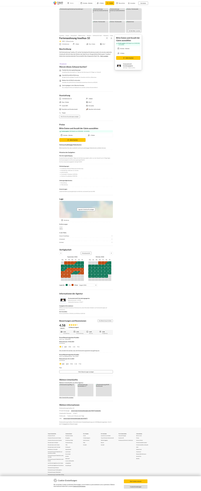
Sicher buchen (86, 440)
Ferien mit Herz (139, 440)
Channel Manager (122, 435)
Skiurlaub (67, 458)
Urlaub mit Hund (51, 435)
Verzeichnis (138, 456)
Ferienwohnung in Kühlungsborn (55, 470)
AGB (137, 447)
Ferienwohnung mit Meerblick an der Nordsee (56, 456)
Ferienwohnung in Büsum (53, 467)
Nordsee (89, 35)
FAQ (84, 442)
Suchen (111, 3)
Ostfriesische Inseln (97, 35)
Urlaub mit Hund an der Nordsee (55, 440)
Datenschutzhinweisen (79, 486)
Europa (67, 35)
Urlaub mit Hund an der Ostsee (54, 438)
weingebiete (68, 463)
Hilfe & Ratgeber (104, 440)
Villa (66, 444)
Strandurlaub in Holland (53, 442)
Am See (67, 456)
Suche (84, 435)
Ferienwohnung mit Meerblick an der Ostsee (56, 460)
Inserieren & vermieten (106, 435)
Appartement (68, 449)
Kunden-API (121, 438)
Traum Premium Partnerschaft (107, 438)
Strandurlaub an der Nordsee (54, 447)
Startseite (61, 35)
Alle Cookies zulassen (135, 481)
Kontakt (85, 444)
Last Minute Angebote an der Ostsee (55, 463)
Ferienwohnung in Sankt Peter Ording (56, 474)
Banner (102, 442)
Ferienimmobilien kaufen (141, 442)
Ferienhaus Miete (69, 440)
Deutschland (74, 35)
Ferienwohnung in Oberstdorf (54, 472)
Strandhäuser (68, 465)
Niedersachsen (81, 35)
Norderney (106, 35)
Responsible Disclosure (141, 454)
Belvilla (137, 458)
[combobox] (79, 285)
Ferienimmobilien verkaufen (142, 444)
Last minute (67, 451)
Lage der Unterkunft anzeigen (86, 209)
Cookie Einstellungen (135, 486)
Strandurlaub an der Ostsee (53, 444)
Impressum (138, 451)
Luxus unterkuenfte (69, 460)
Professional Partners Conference (126, 440)
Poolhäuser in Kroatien (53, 449)
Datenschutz (139, 449)
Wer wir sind (139, 435)
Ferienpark (67, 447)
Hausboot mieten (69, 435)
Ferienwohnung (68, 442)
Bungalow (67, 438)
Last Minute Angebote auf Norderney (56, 465)
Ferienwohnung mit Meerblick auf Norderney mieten (55, 452)
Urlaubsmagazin (86, 438)
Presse (137, 438)
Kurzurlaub (67, 454)
